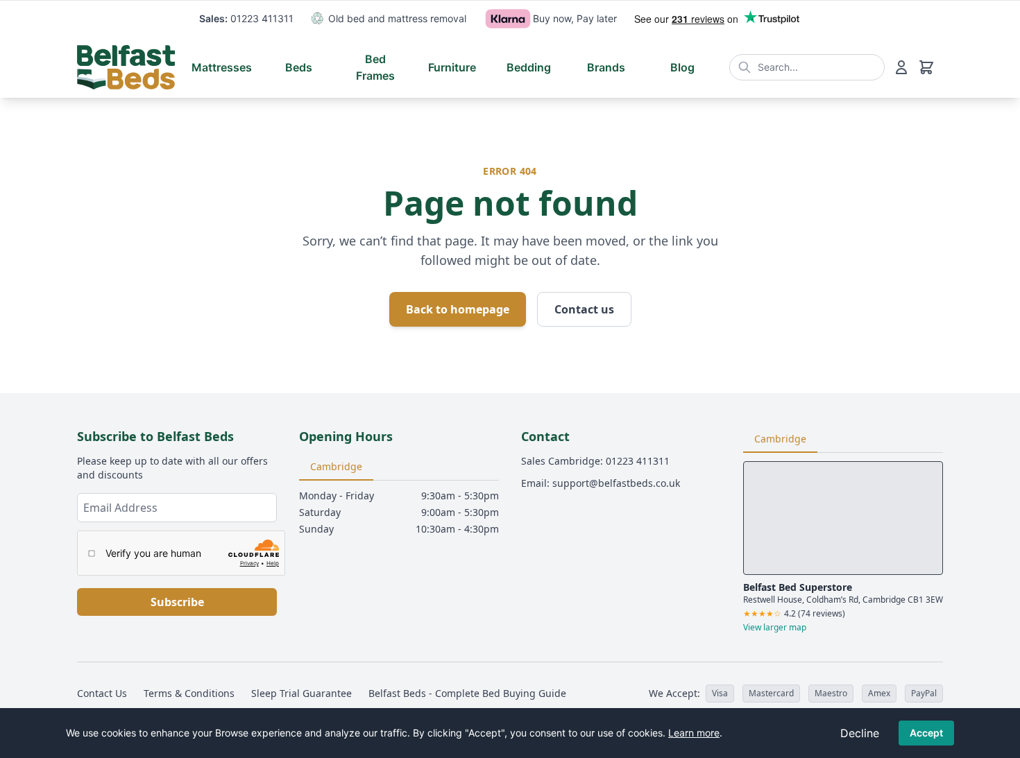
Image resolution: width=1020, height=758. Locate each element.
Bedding (529, 67)
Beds (298, 67)
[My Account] (901, 67)
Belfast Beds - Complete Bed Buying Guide (467, 693)
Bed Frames (375, 67)
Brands (606, 67)
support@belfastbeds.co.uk (616, 483)
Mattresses (222, 67)
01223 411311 (262, 18)
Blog (682, 67)
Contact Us (102, 693)
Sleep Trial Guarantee (301, 693)
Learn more (694, 733)
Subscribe (177, 602)
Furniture (452, 67)
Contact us (584, 309)
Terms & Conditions (189, 693)
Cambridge (336, 466)
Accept (926, 733)
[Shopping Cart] (926, 67)
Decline (859, 733)
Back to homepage (457, 309)
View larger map (774, 627)
